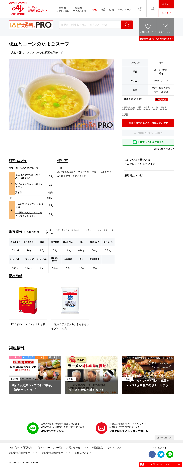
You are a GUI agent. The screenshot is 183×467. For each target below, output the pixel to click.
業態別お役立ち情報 (62, 9)
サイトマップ (114, 447)
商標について (81, 452)
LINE (169, 454)
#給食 (125, 113)
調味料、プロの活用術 (80, 9)
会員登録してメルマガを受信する (128, 430)
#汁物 (155, 107)
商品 (103, 9)
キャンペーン (124, 9)
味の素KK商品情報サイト (21, 452)
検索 (127, 25)
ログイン (166, 12)
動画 (111, 9)
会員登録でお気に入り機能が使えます (156, 38)
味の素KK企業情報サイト (54, 452)
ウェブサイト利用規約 (20, 447)
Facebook (152, 454)
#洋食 (163, 107)
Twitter (161, 454)
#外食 (147, 107)
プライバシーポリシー (47, 447)
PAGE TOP (166, 437)
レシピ (93, 9)
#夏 (139, 107)
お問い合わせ (140, 8)
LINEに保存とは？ (163, 148)
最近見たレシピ (165, 32)
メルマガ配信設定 (94, 447)
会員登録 (166, 4)
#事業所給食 (128, 107)
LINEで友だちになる (52, 430)
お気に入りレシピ (148, 32)
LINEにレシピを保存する (151, 142)
